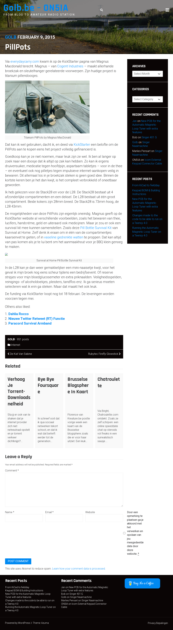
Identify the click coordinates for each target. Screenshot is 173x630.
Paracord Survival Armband (30, 323)
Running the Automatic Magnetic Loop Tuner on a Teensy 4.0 (146, 231)
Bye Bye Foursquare (48, 385)
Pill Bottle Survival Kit (96, 228)
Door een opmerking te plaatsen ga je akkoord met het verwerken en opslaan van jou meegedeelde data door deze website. (135, 533)
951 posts (23, 339)
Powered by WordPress (17, 623)
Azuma (45, 623)
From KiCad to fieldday (146, 185)
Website (90, 512)
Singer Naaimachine (81, 597)
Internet (15, 344)
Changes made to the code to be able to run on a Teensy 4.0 (147, 219)
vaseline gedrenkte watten (63, 237)
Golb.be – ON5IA (35, 8)
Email (49, 512)
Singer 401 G (149, 137)
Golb (10, 37)
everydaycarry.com (24, 61)
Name (9, 512)
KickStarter (82, 145)
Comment (12, 470)
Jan (134, 121)
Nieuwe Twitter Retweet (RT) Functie (36, 319)
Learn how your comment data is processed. (79, 568)
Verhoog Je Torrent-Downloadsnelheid (19, 391)
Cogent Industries (70, 66)
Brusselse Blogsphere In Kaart (78, 385)
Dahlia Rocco (18, 314)
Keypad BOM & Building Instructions (24, 590)
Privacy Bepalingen (158, 623)
